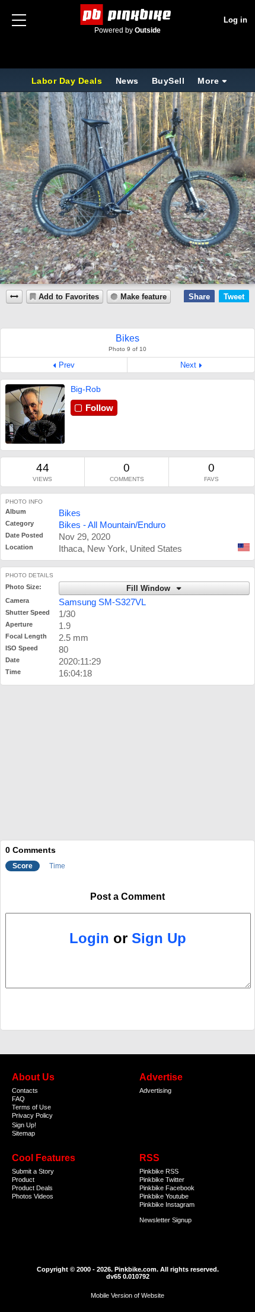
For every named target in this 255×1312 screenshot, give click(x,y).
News (127, 81)
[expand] (14, 297)
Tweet (234, 296)
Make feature (143, 297)
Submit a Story (33, 1171)
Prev (67, 365)
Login (89, 938)
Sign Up (159, 938)
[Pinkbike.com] (128, 14)
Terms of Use (31, 1107)
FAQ (18, 1098)
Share (199, 296)
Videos (43, 1196)
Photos (22, 1196)
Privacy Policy (32, 1115)
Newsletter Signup (165, 1220)
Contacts (25, 1090)
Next (188, 365)
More (208, 81)
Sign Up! (24, 1124)
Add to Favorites (69, 297)
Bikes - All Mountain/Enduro (112, 525)
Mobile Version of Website (127, 1295)
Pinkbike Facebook (167, 1187)
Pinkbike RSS (159, 1171)
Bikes (70, 513)
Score (22, 866)
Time (57, 866)
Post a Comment (127, 896)
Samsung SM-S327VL (102, 602)
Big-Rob (86, 389)
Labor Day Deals (68, 81)
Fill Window (149, 588)
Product (23, 1179)
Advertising (155, 1090)
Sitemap (23, 1133)
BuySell (168, 81)
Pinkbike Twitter (161, 1179)
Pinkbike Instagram (167, 1204)
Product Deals (32, 1187)
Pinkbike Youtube (164, 1196)
